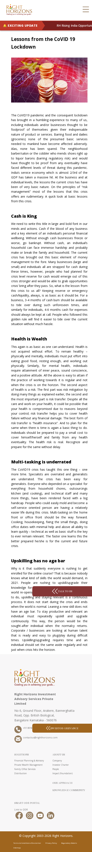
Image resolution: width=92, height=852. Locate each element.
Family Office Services (25, 769)
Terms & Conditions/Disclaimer (27, 843)
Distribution (20, 773)
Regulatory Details (69, 843)
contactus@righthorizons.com (40, 737)
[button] (86, 9)
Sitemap (17, 847)
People (55, 769)
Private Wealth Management (28, 765)
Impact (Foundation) (62, 773)
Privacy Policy (51, 843)
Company (57, 760)
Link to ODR (21, 809)
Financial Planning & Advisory (29, 760)
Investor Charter (60, 765)
